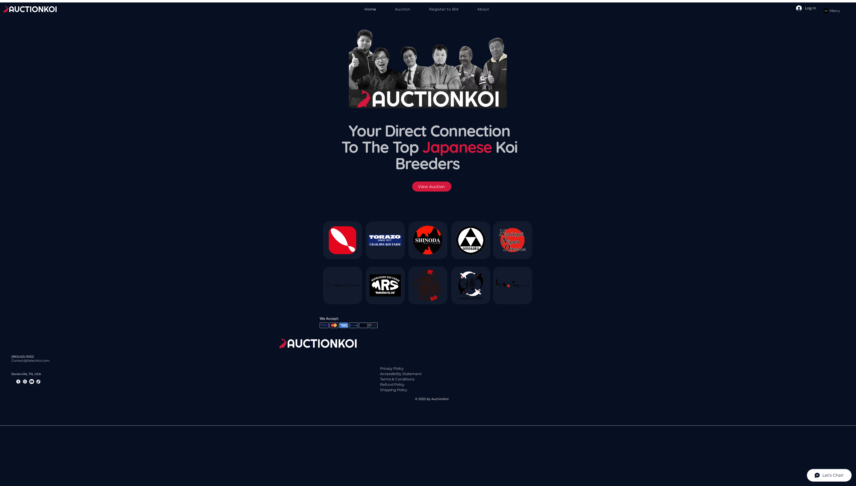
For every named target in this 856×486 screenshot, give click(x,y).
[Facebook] (18, 381)
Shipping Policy (393, 390)
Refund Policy (392, 384)
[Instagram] (25, 381)
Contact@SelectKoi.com (30, 361)
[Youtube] (31, 381)
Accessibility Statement (401, 374)
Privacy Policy (392, 368)
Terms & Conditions (397, 379)
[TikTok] (38, 381)
